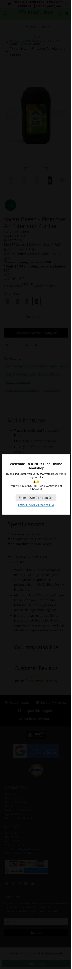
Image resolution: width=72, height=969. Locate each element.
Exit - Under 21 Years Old (36, 505)
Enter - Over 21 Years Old (36, 497)
